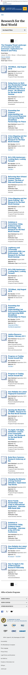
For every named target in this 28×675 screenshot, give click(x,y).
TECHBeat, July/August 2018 (17, 68)
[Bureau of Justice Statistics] (14, 627)
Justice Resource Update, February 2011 (17, 335)
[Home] (14, 9)
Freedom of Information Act (7, 662)
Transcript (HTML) (13, 325)
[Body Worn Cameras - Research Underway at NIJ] (4, 463)
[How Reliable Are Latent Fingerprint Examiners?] (4, 397)
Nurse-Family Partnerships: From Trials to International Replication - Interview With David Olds (16, 504)
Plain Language (4, 648)
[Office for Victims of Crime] (14, 632)
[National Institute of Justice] (22, 626)
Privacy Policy (4, 651)
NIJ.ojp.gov (11, 556)
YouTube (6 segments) (14, 327)
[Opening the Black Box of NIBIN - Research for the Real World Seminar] (4, 415)
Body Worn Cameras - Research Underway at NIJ (16, 459)
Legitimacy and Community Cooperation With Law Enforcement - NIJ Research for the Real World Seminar (16, 252)
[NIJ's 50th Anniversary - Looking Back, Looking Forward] (4, 163)
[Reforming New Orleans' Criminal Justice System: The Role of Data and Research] (4, 182)
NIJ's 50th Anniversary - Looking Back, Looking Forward (17, 159)
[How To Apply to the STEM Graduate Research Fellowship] (4, 569)
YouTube (10, 149)
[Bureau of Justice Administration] (5, 626)
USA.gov (3, 665)
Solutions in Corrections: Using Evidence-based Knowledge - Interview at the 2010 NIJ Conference (16, 527)
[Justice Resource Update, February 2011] (4, 340)
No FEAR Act (4, 658)
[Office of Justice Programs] (3, 9)
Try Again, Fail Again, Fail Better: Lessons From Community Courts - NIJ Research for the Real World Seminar (16, 434)
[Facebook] (2, 612)
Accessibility (4, 641)
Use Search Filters (8, 30)
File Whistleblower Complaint (8, 644)
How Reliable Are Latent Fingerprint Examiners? (17, 393)
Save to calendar (5, 57)
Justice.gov (3, 668)
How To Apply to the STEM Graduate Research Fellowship (16, 566)
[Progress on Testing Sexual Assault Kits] (4, 362)
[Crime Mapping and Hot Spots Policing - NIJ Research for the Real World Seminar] (4, 142)
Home (2, 14)
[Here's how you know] (14, 2)
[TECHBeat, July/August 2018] (4, 72)
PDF (9, 299)
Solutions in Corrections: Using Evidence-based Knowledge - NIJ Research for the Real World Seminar (16, 226)
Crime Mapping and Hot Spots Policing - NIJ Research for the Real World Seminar (17, 139)
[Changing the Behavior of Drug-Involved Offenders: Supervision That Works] (4, 485)
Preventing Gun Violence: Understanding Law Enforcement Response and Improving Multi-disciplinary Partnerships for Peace (17, 116)
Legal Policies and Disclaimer (8, 655)
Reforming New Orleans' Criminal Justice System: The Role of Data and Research (17, 179)
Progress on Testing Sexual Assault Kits (16, 357)
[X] (7, 612)
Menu (25, 8)
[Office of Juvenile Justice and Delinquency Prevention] (5, 632)
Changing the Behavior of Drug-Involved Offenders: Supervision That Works (17, 482)
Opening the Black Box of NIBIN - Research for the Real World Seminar (17, 412)
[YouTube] (12, 612)
